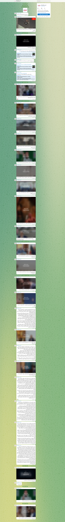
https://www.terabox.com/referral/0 (22, 73)
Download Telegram (44, 14)
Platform (47, 16)
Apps (44, 16)
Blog (42, 16)
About (40, 16)
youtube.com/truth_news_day (42, 12)
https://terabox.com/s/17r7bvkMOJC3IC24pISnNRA (24, 64)
